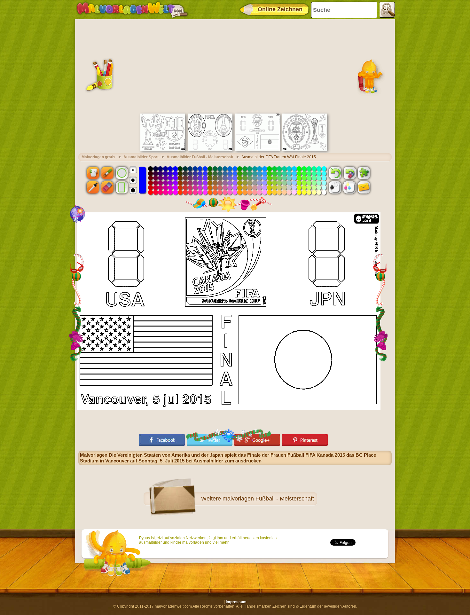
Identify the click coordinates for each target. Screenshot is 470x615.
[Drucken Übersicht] (335, 187)
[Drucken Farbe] (349, 187)
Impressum (236, 602)
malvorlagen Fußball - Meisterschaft (268, 498)
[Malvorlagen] (132, 9)
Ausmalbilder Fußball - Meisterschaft (200, 157)
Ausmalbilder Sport (141, 157)
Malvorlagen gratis (98, 157)
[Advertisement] (235, 65)
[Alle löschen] (349, 172)
